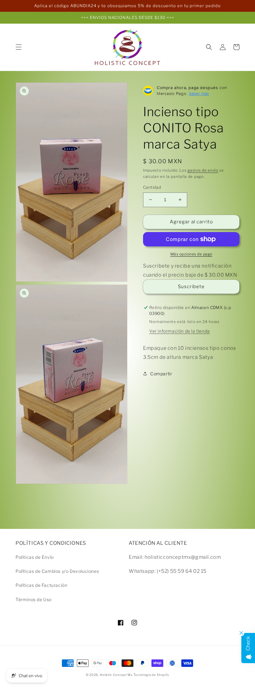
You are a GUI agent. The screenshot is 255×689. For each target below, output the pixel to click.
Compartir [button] (161, 373)
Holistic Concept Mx (116, 675)
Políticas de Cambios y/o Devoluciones (57, 571)
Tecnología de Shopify (151, 675)
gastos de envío (203, 170)
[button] (19, 47)
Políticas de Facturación (41, 585)
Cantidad (152, 187)
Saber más (199, 93)
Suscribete (191, 286)
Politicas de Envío (35, 557)
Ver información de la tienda (179, 331)
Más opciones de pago (191, 254)
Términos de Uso (34, 599)
